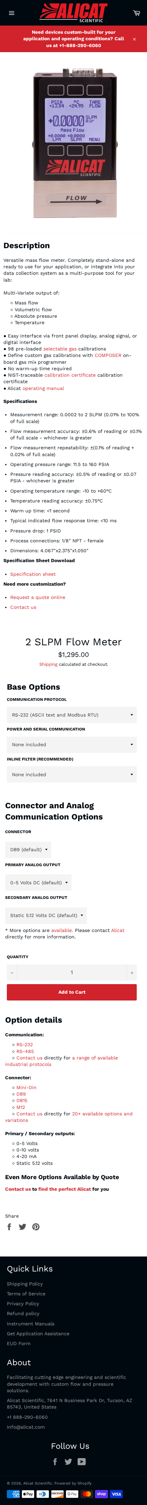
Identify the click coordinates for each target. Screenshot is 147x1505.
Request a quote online (37, 597)
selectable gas (60, 348)
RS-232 (24, 1044)
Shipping (48, 664)
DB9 (21, 1094)
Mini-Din (26, 1087)
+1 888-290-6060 (27, 1417)
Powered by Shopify (73, 1483)
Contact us (23, 607)
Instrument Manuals (30, 1323)
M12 (20, 1107)
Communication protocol (37, 699)
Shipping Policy (25, 1283)
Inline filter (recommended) (40, 759)
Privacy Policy (23, 1303)
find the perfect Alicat (64, 1189)
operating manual (43, 388)
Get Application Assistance (38, 1333)
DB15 (21, 1100)
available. (62, 930)
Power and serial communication (46, 729)
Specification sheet (33, 574)
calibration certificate (70, 375)
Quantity (17, 956)
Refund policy (23, 1313)
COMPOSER (108, 355)
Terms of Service (26, 1293)
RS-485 (25, 1051)
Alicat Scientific (37, 1483)
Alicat (117, 930)
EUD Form (18, 1343)
